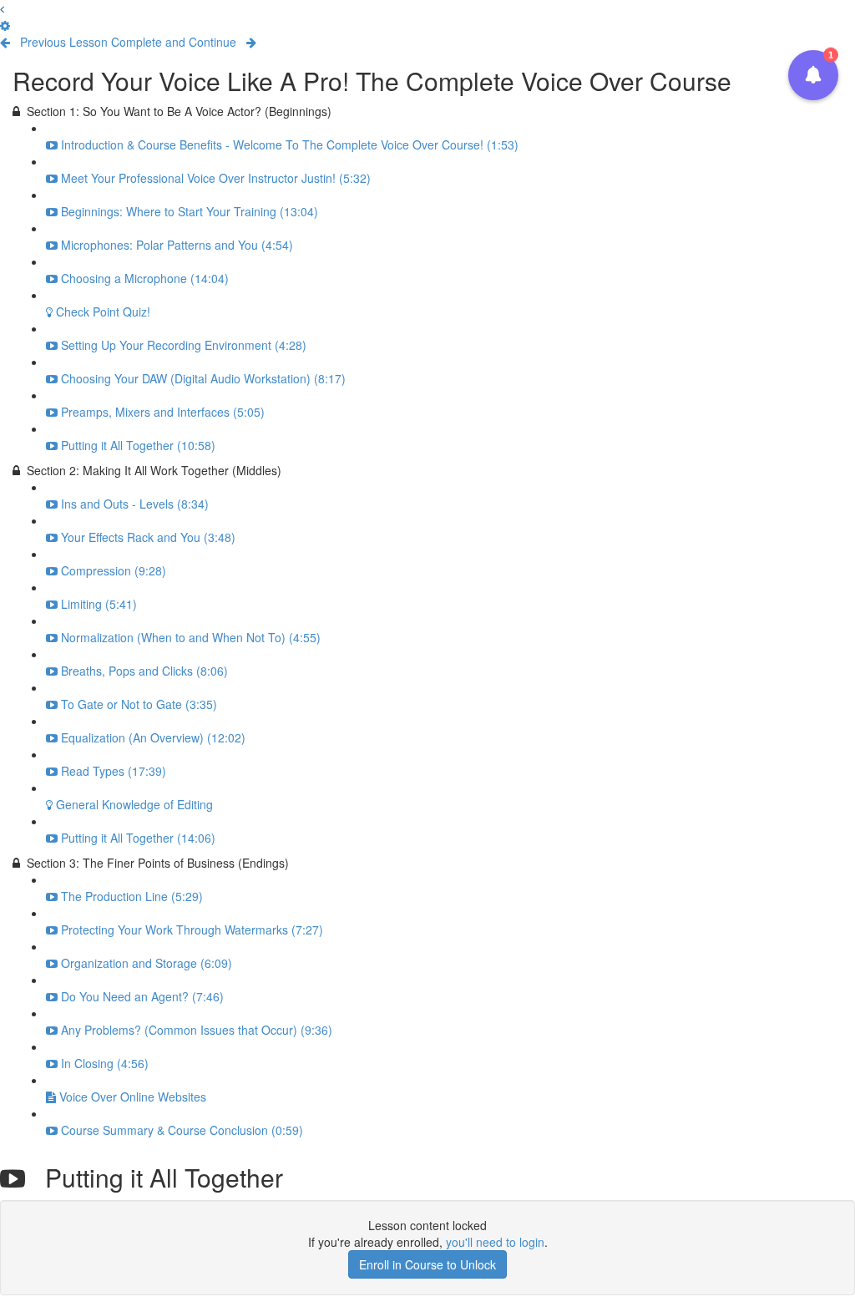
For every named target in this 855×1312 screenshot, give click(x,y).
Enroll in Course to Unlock (427, 1264)
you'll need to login (495, 1241)
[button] (2, 8)
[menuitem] (5, 25)
